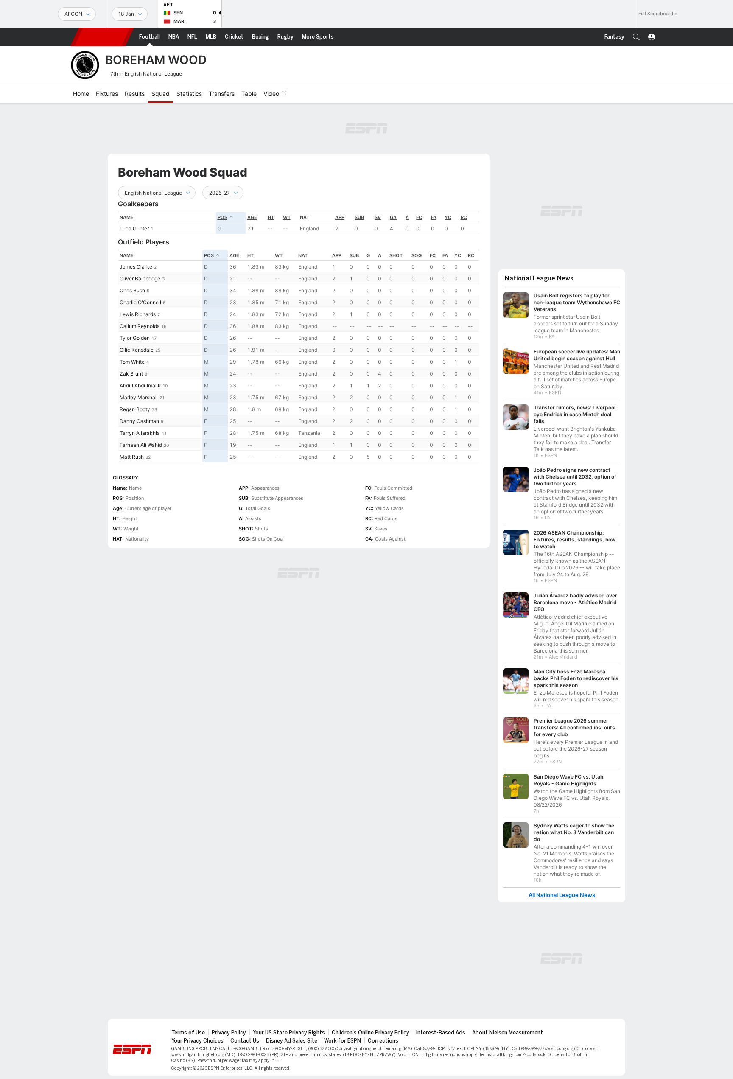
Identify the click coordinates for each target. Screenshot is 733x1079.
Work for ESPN (342, 1037)
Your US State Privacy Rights (289, 1028)
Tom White (132, 362)
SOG (416, 255)
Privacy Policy (229, 1028)
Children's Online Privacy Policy (370, 1028)
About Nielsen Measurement (507, 1028)
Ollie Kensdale (137, 350)
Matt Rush (132, 457)
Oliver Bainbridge (140, 278)
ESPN (102, 37)
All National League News (562, 891)
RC (464, 217)
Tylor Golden (135, 338)
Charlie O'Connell (140, 302)
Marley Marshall (139, 397)
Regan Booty (135, 409)
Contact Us (244, 1037)
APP (339, 217)
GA (393, 217)
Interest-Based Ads (440, 1028)
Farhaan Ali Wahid (141, 445)
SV (378, 217)
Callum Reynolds (139, 326)
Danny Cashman (139, 421)
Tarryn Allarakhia (140, 433)
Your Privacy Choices (197, 1037)
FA (433, 217)
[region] (298, 223)
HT (271, 217)
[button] (636, 37)
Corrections (383, 1037)
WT (287, 217)
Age (252, 217)
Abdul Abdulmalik (140, 385)
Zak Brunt (131, 373)
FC (419, 217)
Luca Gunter (134, 228)
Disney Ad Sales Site (291, 1037)
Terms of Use (188, 1028)
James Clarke (136, 266)
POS (222, 217)
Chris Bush (132, 290)
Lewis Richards (138, 314)
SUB (359, 217)
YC (448, 217)
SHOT (396, 255)
